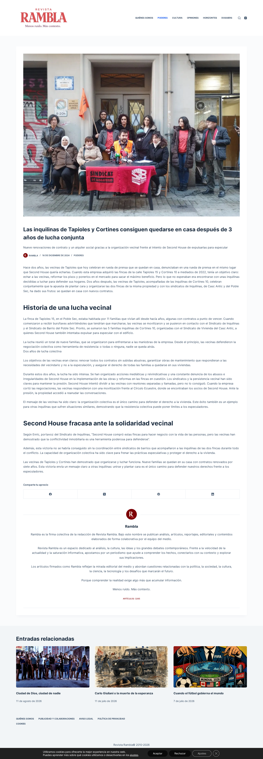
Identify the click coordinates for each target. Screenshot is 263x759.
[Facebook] (50, 494)
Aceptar (157, 753)
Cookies (21, 723)
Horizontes (210, 17)
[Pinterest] (159, 494)
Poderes (163, 17)
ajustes (134, 754)
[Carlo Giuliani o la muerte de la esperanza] (131, 666)
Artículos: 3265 (131, 598)
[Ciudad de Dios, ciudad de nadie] (52, 666)
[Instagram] (245, 18)
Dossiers (226, 17)
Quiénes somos (144, 17)
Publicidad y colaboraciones (56, 718)
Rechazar (180, 753)
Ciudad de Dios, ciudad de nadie (38, 693)
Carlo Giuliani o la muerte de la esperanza (124, 693)
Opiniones (193, 17)
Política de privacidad (111, 718)
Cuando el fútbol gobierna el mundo (199, 693)
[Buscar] (239, 18)
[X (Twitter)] (104, 494)
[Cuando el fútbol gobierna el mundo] (210, 666)
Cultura (177, 17)
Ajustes (202, 753)
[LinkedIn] (213, 494)
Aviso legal (86, 718)
